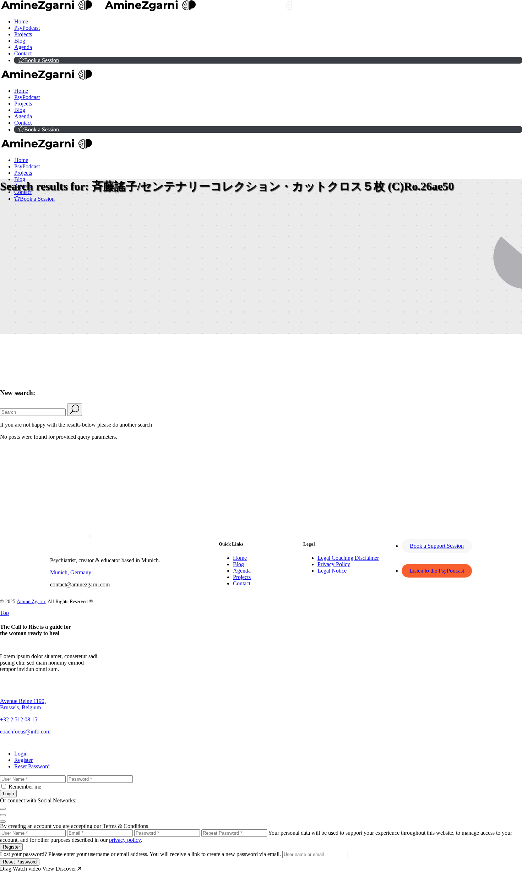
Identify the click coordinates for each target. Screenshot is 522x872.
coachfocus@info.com (25, 732)
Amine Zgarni (31, 601)
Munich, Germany (70, 572)
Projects (242, 577)
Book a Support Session (437, 546)
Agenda (242, 571)
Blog (238, 564)
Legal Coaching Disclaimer (348, 558)
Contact (241, 583)
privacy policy (125, 840)
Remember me (25, 787)
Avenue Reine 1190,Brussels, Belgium (23, 704)
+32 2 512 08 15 (18, 719)
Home (240, 558)
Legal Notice (332, 571)
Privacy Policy (333, 564)
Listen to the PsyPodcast (436, 571)
